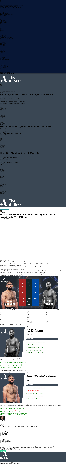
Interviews (2, 30)
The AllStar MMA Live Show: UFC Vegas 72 (19, 153)
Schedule (1, 428)
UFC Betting (2, 56)
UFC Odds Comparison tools (32, 274)
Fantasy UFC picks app (7, 272)
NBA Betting (2, 61)
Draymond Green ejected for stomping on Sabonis (10, 98)
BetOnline (2, 50)
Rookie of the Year (3, 65)
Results (1, 427)
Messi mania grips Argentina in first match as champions (26, 126)
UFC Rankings (2, 36)
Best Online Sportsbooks (4, 46)
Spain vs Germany (3, 19)
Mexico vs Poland (3, 23)
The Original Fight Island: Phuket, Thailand (7, 38)
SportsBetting (2, 51)
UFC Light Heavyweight (4, 432)
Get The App (2, 197)
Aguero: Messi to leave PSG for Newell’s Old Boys (10, 133)
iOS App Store (17, 449)
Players (1, 4)
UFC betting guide (20, 274)
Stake (1, 53)
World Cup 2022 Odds (4, 13)
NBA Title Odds (2, 63)
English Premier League (4, 11)
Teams (1, 2)
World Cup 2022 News (4, 12)
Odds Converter (3, 44)
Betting (1, 39)
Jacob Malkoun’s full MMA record (45, 372)
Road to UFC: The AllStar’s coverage (6, 37)
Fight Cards (2, 32)
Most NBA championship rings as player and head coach (10, 7)
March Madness (3, 69)
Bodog (1, 49)
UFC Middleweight (3, 433)
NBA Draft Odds (3, 68)
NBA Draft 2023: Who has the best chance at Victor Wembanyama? (12, 5)
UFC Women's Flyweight (4, 442)
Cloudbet (1, 52)
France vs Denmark (3, 22)
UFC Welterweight (3, 434)
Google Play (9, 449)
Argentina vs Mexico (3, 24)
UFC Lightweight (3, 435)
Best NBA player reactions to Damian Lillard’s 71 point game (12, 103)
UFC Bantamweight (3, 438)
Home (1, 1)
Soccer (1, 8)
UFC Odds (2, 31)
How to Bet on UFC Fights (4, 59)
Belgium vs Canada (3, 21)
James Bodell (3, 212)
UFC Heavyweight (3, 431)
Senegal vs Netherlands (4, 26)
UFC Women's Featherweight (5, 440)
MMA (1, 27)
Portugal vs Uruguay (4, 17)
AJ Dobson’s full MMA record (43, 326)
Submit (12, 462)
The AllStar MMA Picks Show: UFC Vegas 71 (9, 162)
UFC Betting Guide (3, 34)
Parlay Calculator (3, 45)
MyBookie (2, 54)
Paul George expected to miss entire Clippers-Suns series (26, 94)
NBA (1, 0)
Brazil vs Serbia (3, 20)
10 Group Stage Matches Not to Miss (6, 14)
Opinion (1, 71)
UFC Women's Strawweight (5, 443)
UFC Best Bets (2, 57)
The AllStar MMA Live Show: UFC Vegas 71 (9, 159)
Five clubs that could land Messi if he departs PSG (10, 136)
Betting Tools (2, 42)
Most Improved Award (4, 66)
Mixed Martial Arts (6, 207)
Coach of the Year (3, 67)
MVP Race (2, 64)
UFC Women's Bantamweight (5, 441)
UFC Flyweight (2, 439)
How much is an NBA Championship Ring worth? (9, 6)
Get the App (3, 451)
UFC (0, 29)
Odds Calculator (3, 43)
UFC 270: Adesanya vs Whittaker (28, 263)
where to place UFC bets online (40, 270)
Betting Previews (3, 35)
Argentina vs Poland (3, 16)
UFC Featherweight (3, 436)
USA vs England (3, 15)
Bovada (1, 48)
